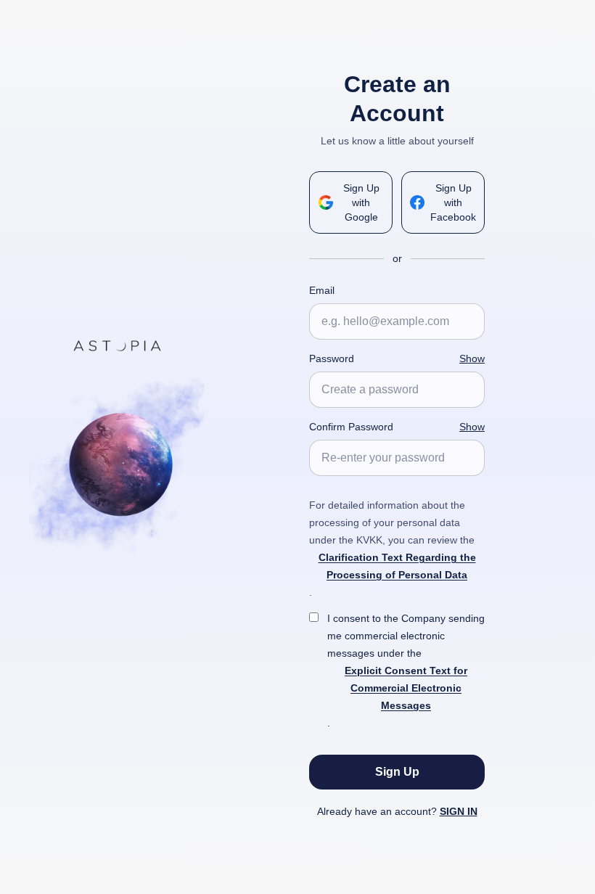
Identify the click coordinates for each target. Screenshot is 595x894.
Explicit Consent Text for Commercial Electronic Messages (406, 688)
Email (322, 290)
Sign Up (397, 772)
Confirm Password (351, 426)
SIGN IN (458, 811)
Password (331, 358)
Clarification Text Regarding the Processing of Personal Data (397, 566)
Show (472, 358)
